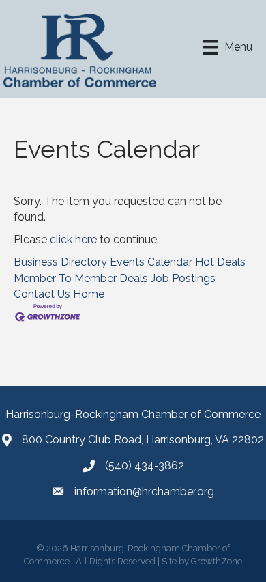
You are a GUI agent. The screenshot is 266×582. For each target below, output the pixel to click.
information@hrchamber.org (144, 491)
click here (73, 239)
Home (88, 294)
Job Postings (183, 278)
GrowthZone (216, 561)
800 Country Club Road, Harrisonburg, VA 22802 (143, 439)
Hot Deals (220, 261)
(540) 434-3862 (144, 465)
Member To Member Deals (81, 278)
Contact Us (42, 294)
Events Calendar (151, 261)
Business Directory (60, 261)
